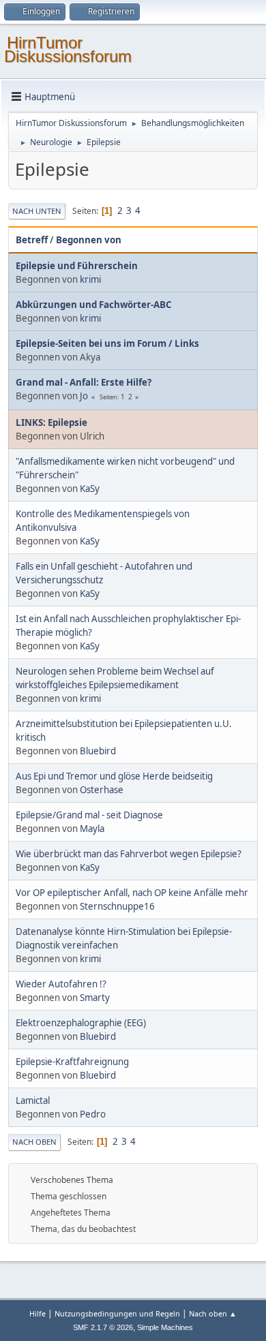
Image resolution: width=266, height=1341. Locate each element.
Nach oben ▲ (213, 1313)
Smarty (95, 997)
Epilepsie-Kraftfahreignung (72, 1061)
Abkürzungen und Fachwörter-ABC (93, 304)
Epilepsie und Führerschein (77, 266)
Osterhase (101, 790)
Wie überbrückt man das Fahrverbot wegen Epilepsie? (128, 854)
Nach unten (36, 211)
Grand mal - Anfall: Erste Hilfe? (83, 382)
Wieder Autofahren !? (61, 984)
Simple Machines (165, 1327)
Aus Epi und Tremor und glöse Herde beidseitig (114, 776)
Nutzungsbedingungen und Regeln (117, 1313)
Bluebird (98, 751)
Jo (84, 396)
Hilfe (37, 1313)
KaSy (90, 488)
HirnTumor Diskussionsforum (68, 49)
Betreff (32, 240)
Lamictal (33, 1100)
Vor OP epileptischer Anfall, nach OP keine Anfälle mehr (132, 893)
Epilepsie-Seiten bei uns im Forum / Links (107, 343)
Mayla (92, 828)
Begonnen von (88, 240)
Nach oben (34, 1142)
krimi (90, 279)
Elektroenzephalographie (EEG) (81, 1023)
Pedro (93, 1114)
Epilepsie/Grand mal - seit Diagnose (89, 815)
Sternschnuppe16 (117, 906)
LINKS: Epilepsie (51, 422)
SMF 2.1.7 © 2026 (103, 1327)
